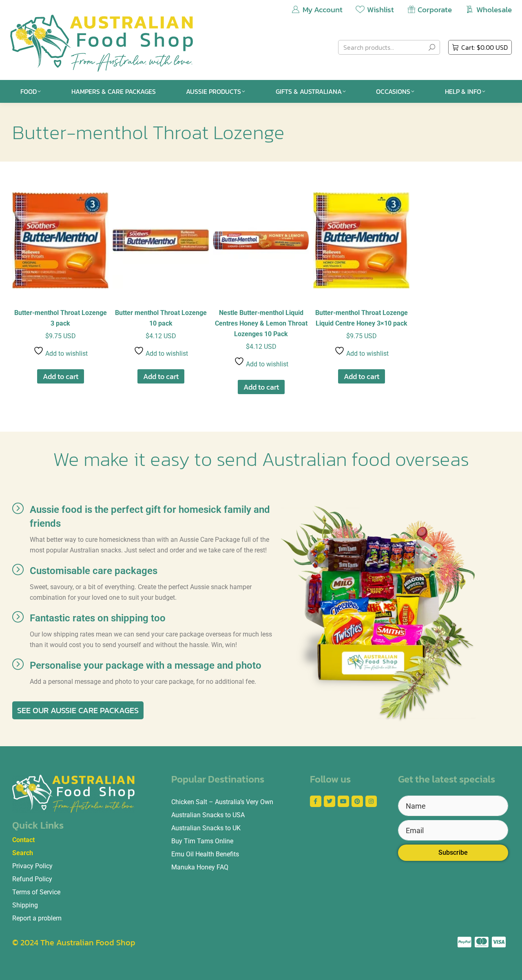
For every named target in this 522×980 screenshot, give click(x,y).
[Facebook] (315, 801)
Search (22, 853)
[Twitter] (329, 801)
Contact (23, 840)
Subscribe (453, 852)
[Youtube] (343, 801)
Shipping (25, 905)
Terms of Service (36, 892)
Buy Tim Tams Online (202, 841)
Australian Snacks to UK (206, 828)
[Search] (432, 47)
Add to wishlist (66, 353)
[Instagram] (371, 801)
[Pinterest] (357, 801)
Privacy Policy (32, 866)
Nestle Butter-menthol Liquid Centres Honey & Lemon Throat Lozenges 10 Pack (261, 323)
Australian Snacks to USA (208, 815)
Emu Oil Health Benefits (205, 854)
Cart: (484, 47)
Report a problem (37, 918)
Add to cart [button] (60, 376)
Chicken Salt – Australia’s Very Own (222, 802)
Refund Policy (32, 879)
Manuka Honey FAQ (199, 867)
